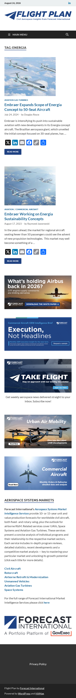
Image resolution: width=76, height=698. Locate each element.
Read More (11, 151)
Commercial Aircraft (26, 209)
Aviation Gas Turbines (16, 100)
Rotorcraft (11, 572)
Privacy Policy (38, 664)
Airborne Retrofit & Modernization (26, 577)
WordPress (24, 693)
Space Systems (13, 589)
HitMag (40, 693)
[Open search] (67, 35)
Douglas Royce (31, 114)
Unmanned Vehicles (16, 581)
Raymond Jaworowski (38, 223)
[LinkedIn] (69, 3)
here (47, 602)
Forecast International (32, 688)
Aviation (9, 209)
